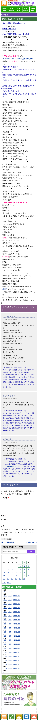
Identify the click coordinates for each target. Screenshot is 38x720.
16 (24, 572)
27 (12, 579)
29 (20, 579)
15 (20, 572)
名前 (3, 516)
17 (28, 572)
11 (4, 572)
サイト (3, 526)
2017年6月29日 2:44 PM (10, 442)
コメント (5, 498)
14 (16, 572)
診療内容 (18, 9)
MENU (4, 3)
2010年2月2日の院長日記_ (17, 58)
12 (8, 572)
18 (4, 575)
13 (12, 572)
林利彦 (4, 289)
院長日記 (4, 9)
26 (8, 579)
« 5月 (4, 583)
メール (4, 519)
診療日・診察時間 (32, 9)
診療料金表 (25, 9)
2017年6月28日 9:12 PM (10, 398)
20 (12, 575)
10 (28, 569)
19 (8, 575)
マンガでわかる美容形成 (11, 9)
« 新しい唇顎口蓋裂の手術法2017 (8, 542)
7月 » (9, 583)
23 (24, 575)
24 (28, 575)
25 (4, 579)
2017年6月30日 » (31, 542)
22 (20, 575)
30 (24, 579)
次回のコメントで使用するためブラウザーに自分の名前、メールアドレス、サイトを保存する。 (18, 532)
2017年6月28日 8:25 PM (10, 319)
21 (16, 575)
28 (16, 579)
